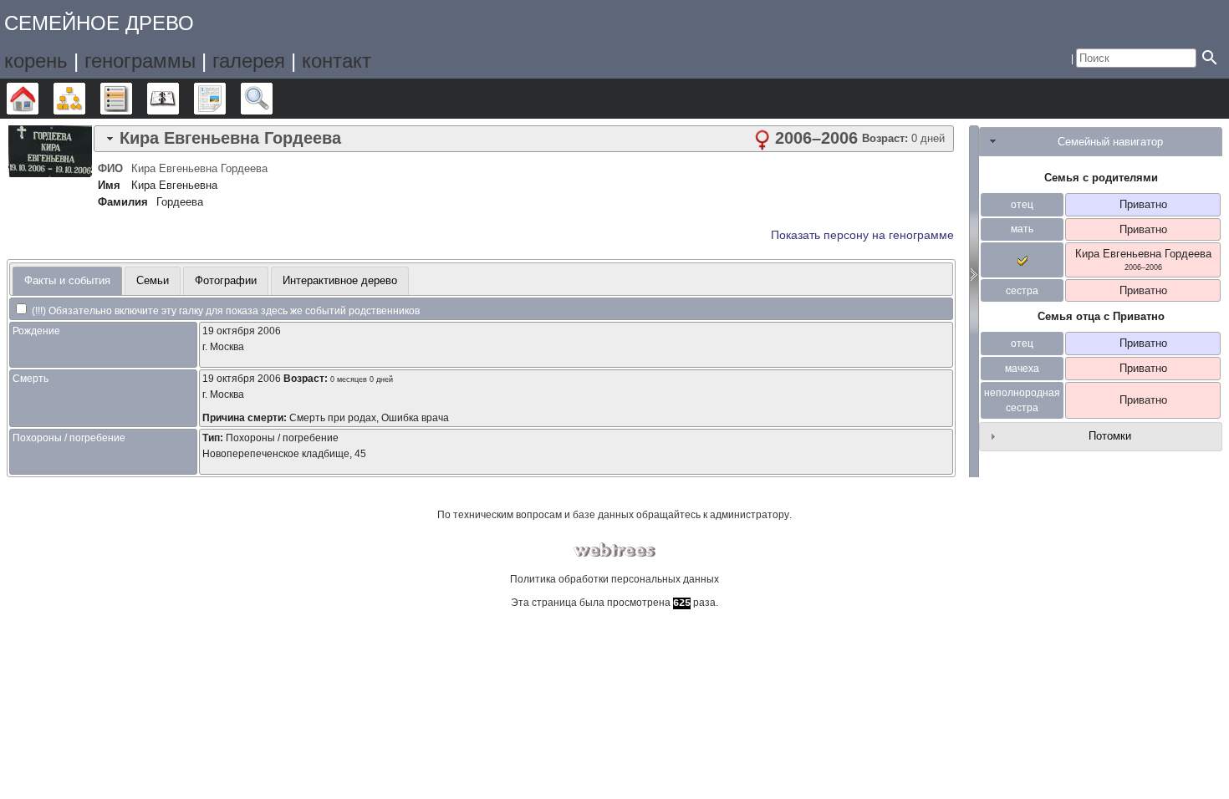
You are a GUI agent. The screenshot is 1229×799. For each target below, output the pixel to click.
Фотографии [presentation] (226, 280)
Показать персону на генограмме (862, 235)
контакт (336, 60)
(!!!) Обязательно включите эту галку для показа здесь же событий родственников (224, 311)
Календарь (178, 98)
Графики (85, 98)
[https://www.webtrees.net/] (614, 550)
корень (36, 60)
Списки (131, 98)
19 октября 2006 (241, 331)
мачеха (1022, 368)
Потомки (1110, 436)
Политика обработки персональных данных (614, 579)
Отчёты (225, 98)
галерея (248, 60)
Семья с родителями (1101, 177)
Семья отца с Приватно (1101, 316)
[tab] (524, 138)
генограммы (140, 60)
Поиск (272, 98)
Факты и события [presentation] (67, 280)
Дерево (38, 98)
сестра (1022, 291)
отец (1022, 205)
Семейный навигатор (1110, 141)
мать (1022, 229)
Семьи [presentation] (152, 280)
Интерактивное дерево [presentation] (340, 280)
